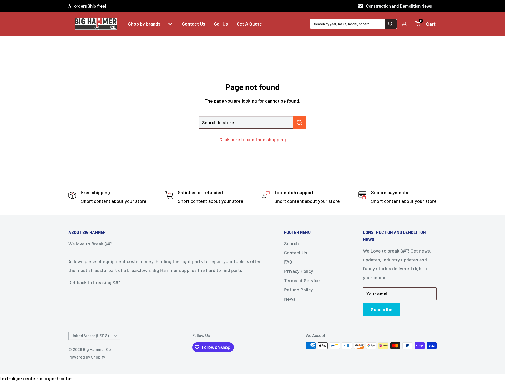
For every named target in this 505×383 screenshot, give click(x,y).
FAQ (288, 262)
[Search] (391, 24)
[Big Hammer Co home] (96, 24)
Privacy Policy (298, 271)
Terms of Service (302, 280)
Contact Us (295, 252)
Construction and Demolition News (399, 5)
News (289, 299)
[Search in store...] (299, 122)
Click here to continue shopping (252, 139)
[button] (170, 24)
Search (291, 243)
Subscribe (381, 309)
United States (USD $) (90, 335)
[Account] (404, 24)
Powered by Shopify (86, 356)
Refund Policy (298, 290)
